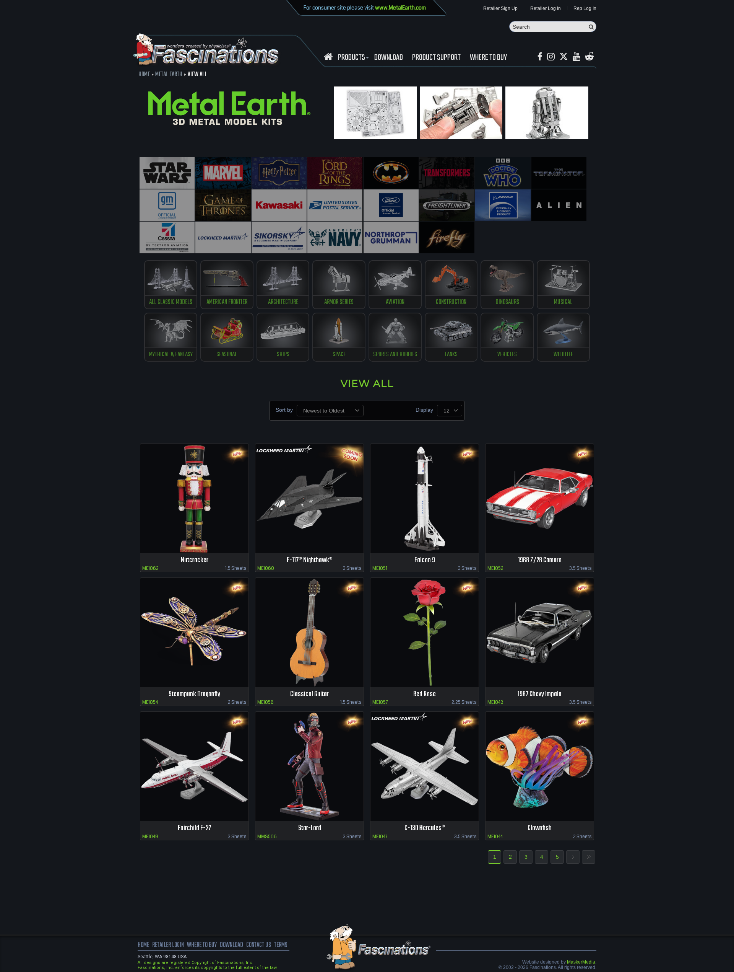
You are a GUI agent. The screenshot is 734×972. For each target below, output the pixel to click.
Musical (563, 302)
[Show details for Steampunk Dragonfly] (194, 632)
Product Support (436, 58)
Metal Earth (168, 75)
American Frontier (226, 302)
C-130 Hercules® (424, 828)
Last (588, 857)
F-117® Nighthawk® (310, 560)
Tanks (451, 355)
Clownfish (540, 828)
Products (351, 58)
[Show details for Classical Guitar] (309, 632)
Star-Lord (309, 828)
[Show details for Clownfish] (540, 766)
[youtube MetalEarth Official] (576, 57)
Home (144, 75)
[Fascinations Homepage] (328, 57)
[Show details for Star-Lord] (309, 766)
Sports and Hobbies (395, 355)
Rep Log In (584, 8)
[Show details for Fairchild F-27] (194, 766)
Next (573, 857)
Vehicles (507, 355)
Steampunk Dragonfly (194, 694)
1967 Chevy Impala (540, 694)
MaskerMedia (581, 962)
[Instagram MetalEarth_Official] (551, 57)
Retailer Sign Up (500, 8)
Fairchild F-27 (194, 828)
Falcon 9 (424, 560)
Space (339, 355)
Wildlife (563, 355)
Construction (451, 302)
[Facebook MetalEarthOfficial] (540, 57)
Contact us (258, 945)
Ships (283, 355)
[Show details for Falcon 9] (424, 498)
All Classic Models (170, 302)
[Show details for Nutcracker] (194, 498)
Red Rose (424, 694)
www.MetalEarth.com (400, 7)
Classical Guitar (309, 694)
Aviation (395, 302)
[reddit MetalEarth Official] (589, 57)
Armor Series (339, 302)
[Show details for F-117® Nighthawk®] (309, 498)
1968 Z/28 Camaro (540, 560)
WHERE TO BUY (488, 58)
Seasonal (226, 355)
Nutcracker (194, 560)
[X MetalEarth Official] (563, 57)
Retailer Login (168, 945)
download (388, 58)
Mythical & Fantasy (171, 355)
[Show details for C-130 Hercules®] (424, 766)
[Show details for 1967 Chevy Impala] (540, 632)
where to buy (202, 945)
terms (280, 945)
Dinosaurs (507, 302)
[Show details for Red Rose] (424, 632)
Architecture (283, 302)
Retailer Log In (545, 8)
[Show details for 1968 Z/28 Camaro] (540, 498)
